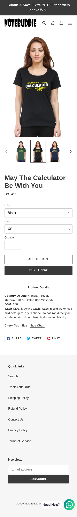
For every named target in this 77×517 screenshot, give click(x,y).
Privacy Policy (18, 430)
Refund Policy (17, 408)
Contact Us (15, 419)
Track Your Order (19, 387)
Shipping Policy (18, 398)
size (7, 221)
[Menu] (70, 22)
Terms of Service (19, 441)
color (7, 205)
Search (13, 376)
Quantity (10, 237)
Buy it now (38, 270)
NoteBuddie (31, 503)
